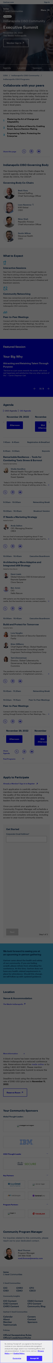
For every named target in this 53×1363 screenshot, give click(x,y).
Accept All (34, 1358)
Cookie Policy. (19, 1353)
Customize (17, 1358)
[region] (26, 1351)
